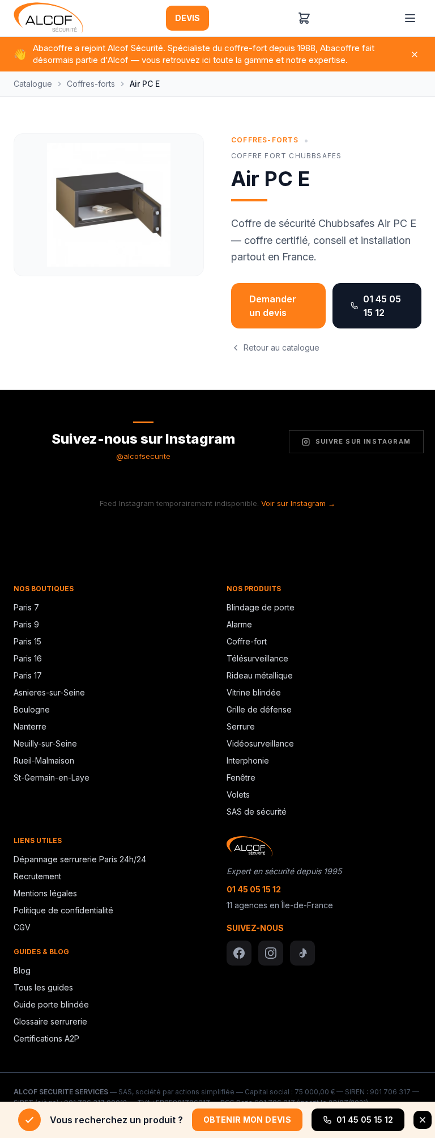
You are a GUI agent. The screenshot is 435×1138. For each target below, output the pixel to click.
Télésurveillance (257, 658)
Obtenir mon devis (247, 1119)
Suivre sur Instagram (363, 441)
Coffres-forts (91, 83)
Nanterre (30, 726)
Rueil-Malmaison (44, 760)
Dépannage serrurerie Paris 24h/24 (80, 859)
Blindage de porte (261, 607)
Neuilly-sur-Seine (45, 743)
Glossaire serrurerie (50, 1021)
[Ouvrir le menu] (410, 18)
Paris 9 (26, 624)
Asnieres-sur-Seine (49, 692)
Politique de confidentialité (63, 910)
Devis (187, 18)
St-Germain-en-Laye (51, 777)
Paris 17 (28, 675)
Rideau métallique (260, 675)
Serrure (241, 726)
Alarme (239, 624)
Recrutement (37, 876)
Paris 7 (26, 607)
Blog (22, 970)
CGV (22, 927)
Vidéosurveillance (260, 743)
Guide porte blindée (51, 1004)
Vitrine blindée (254, 692)
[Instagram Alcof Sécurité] (270, 953)
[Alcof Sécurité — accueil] (48, 18)
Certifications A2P (46, 1038)
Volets (238, 794)
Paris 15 (27, 641)
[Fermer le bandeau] (422, 1120)
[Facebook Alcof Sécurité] (239, 953)
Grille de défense (259, 709)
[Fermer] (414, 54)
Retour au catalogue (281, 347)
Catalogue (33, 83)
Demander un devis (272, 305)
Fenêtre (241, 777)
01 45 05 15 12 (382, 305)
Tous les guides (43, 987)
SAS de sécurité (257, 811)
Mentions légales (45, 893)
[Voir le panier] (304, 18)
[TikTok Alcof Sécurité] (302, 953)
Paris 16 (28, 658)
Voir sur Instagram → (298, 503)
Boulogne (32, 709)
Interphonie (248, 760)
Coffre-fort (247, 641)
